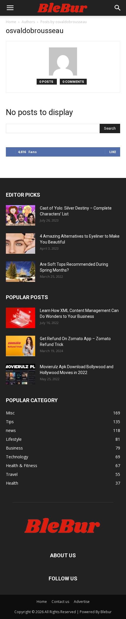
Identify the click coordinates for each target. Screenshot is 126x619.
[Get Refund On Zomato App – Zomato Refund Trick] (20, 346)
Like (112, 152)
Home (11, 21)
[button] (10, 8)
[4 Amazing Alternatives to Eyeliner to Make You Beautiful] (20, 243)
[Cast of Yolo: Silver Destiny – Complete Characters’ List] (20, 215)
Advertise (82, 601)
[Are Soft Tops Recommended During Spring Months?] (20, 271)
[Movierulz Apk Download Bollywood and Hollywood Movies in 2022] (20, 374)
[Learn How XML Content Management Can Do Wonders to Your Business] (20, 318)
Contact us (60, 601)
